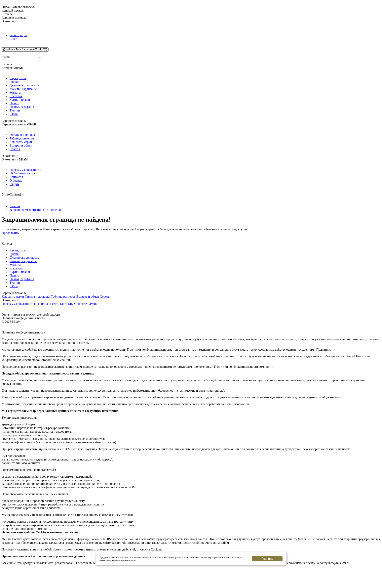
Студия (14, 184)
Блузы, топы (18, 78)
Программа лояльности (25, 169)
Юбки (14, 114)
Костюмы (16, 96)
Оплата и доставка (22, 134)
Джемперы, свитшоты (25, 85)
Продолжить (10, 233)
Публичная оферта (22, 173)
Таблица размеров (22, 138)
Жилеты (15, 92)
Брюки (14, 81)
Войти (14, 38)
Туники (15, 110)
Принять (267, 558)
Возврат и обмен (21, 145)
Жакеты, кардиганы (23, 89)
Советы (15, 149)
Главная (15, 206)
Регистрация (18, 35)
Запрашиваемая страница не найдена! (35, 209)
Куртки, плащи (20, 99)
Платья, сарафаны (22, 107)
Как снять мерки (21, 142)
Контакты (16, 177)
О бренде (16, 180)
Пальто (14, 103)
